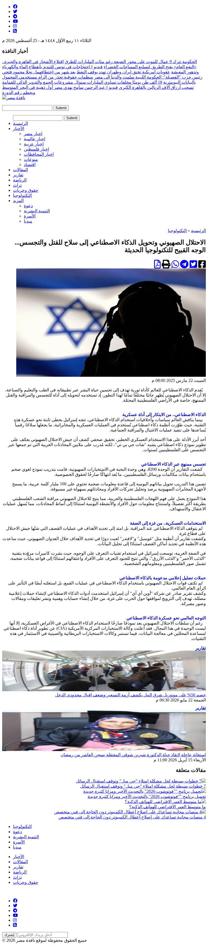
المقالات (20, 169)
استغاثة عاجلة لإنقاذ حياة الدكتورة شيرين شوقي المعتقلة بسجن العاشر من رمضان (133, 754)
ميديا (28, 221)
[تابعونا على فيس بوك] (15, 6)
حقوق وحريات (25, 190)
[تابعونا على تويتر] (15, 11)
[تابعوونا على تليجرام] (15, 16)
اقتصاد (29, 164)
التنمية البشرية (37, 211)
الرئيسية (20, 123)
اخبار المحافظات (39, 154)
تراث (17, 185)
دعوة (28, 205)
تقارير (18, 175)
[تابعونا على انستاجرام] (15, 26)
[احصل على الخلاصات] (15, 31)
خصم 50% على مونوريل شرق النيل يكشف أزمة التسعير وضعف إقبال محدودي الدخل (130, 695)
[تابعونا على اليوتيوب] (15, 21)
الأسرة (29, 216)
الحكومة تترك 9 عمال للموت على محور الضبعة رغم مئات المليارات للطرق (131, 61)
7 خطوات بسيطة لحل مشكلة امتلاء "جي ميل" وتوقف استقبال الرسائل (143, 786)
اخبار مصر (33, 133)
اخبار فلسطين (36, 149)
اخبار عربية (34, 144)
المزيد (18, 200)
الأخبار (18, 128)
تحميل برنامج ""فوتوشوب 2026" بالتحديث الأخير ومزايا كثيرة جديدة (147, 796)
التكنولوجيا (22, 195)
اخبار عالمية (34, 139)
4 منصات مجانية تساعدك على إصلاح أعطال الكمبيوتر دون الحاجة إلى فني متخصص (132, 817)
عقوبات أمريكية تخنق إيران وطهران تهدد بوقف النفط (123, 72)
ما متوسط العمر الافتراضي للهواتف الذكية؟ (167, 806)
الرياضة (20, 180)
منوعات (31, 159)
